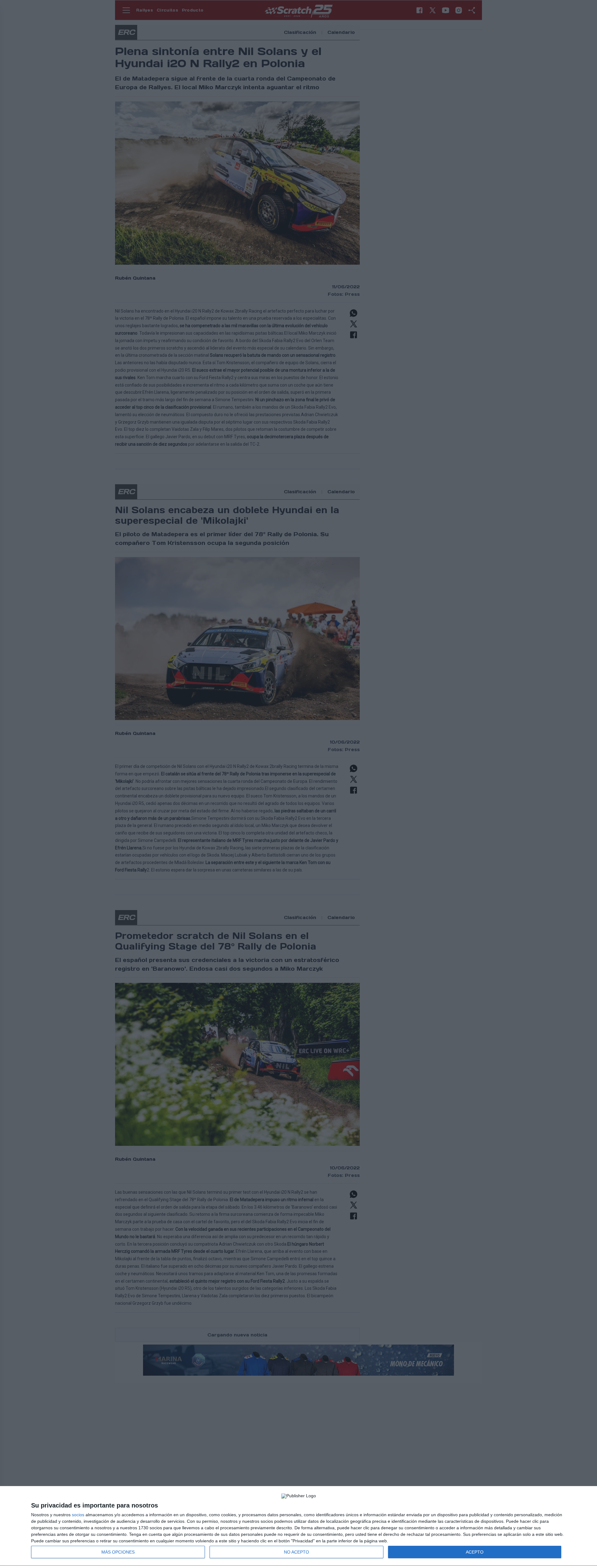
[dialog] (298, 1526)
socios (78, 1515)
